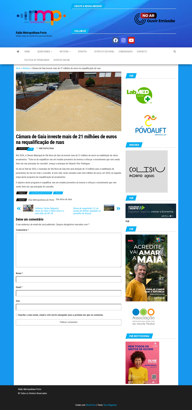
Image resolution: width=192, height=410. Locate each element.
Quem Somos (44, 51)
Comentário (22, 230)
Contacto (142, 51)
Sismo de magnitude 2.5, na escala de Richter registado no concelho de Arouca (87, 211)
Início (18, 68)
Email (19, 287)
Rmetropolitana (46, 148)
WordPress (91, 405)
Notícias (64, 51)
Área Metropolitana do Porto (40, 193)
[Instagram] (123, 40)
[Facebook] (115, 40)
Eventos (82, 51)
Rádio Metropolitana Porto (31, 32)
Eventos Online (62, 60)
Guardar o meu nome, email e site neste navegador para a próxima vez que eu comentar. (60, 315)
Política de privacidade (36, 60)
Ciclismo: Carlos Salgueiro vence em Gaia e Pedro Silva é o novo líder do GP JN (49, 211)
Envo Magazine (110, 405)
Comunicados (126, 51)
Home (27, 51)
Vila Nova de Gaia (64, 199)
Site (18, 301)
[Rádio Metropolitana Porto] (18, 51)
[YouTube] (131, 40)
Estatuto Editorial (104, 51)
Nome (19, 273)
